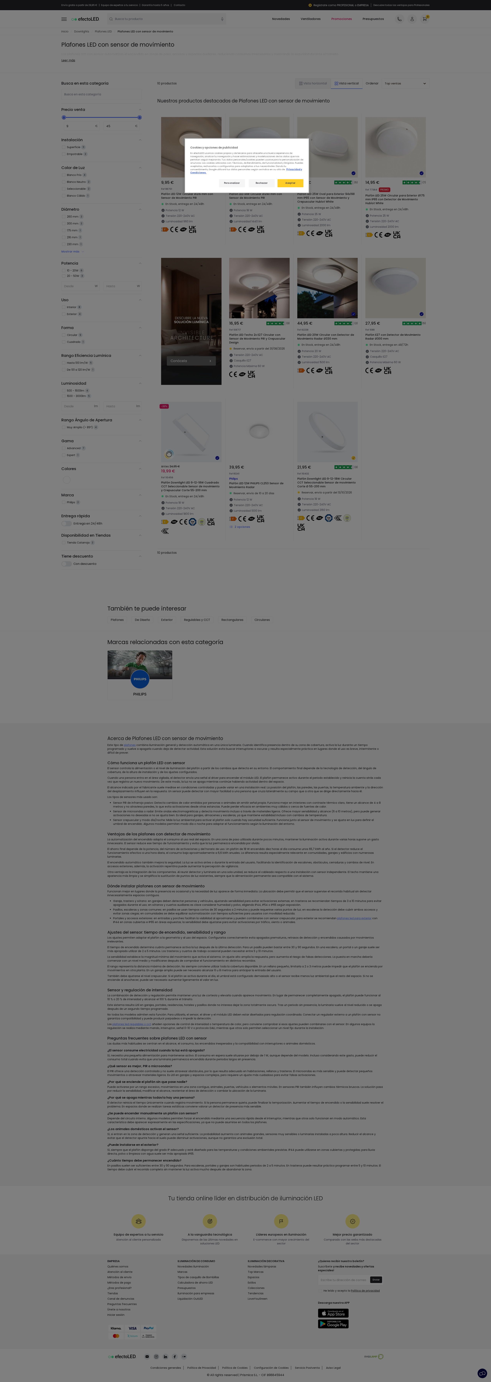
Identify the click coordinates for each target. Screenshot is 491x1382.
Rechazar (262, 183)
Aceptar (290, 183)
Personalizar (232, 183)
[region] (247, 165)
